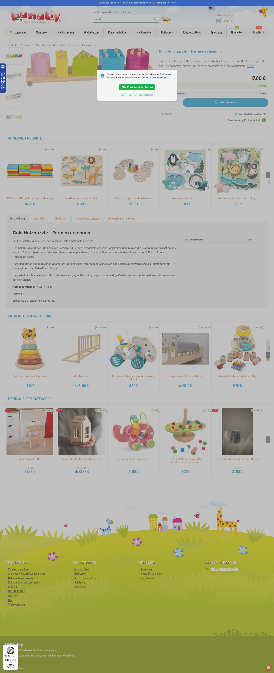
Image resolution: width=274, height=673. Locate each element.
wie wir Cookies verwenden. (155, 77)
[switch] (10, 666)
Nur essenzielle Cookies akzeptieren (137, 94)
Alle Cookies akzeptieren (137, 87)
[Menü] (16, 647)
